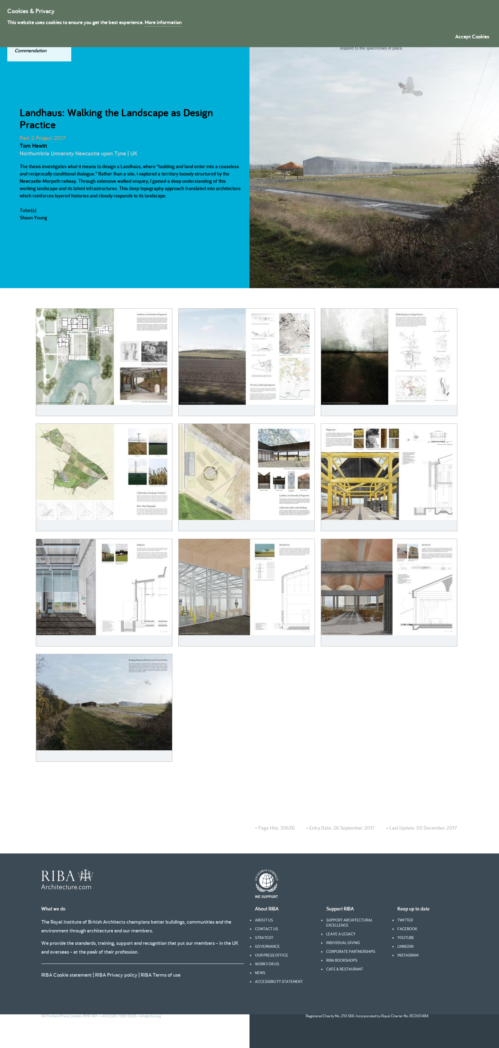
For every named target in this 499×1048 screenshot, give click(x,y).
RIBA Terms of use (160, 974)
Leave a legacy (340, 933)
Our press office (271, 955)
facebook (407, 928)
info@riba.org (150, 1015)
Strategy (264, 937)
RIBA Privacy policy (116, 974)
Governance (267, 946)
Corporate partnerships (350, 951)
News (260, 972)
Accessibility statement (279, 981)
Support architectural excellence (349, 922)
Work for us (267, 963)
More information (163, 22)
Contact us (266, 928)
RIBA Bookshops (341, 960)
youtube (405, 937)
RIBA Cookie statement (66, 974)
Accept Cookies (472, 36)
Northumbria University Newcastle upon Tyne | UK (78, 153)
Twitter (405, 920)
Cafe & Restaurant (344, 969)
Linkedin (405, 946)
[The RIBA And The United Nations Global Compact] (266, 896)
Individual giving (343, 942)
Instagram (407, 955)
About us (264, 920)
